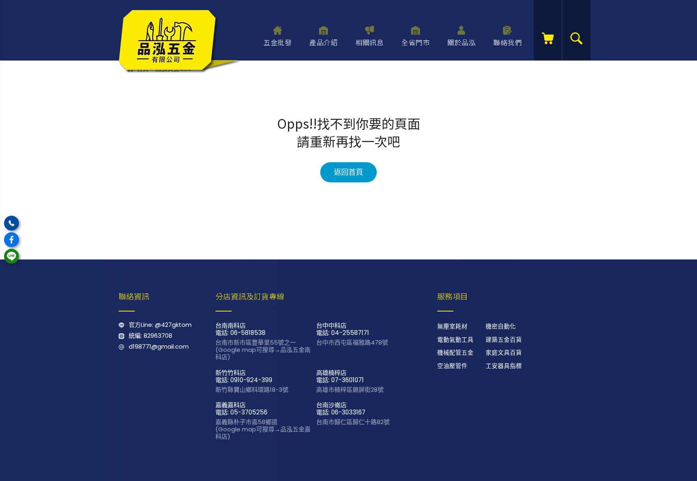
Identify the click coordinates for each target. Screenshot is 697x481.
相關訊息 (369, 42)
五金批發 (277, 42)
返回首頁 (348, 172)
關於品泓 (461, 42)
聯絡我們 (507, 42)
